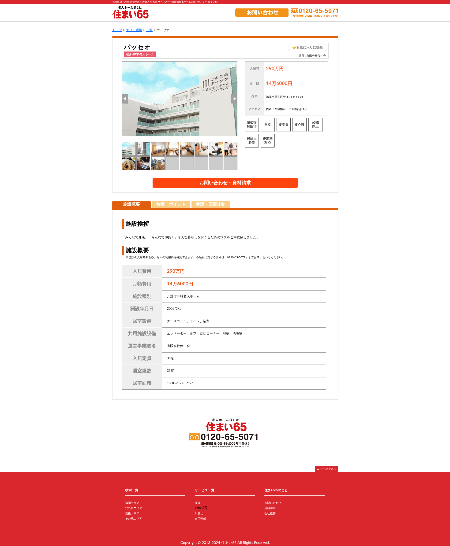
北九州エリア (133, 508)
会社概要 (270, 513)
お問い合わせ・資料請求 (225, 183)
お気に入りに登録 (309, 47)
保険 (197, 503)
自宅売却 (200, 518)
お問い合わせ (272, 503)
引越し (199, 513)
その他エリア (133, 518)
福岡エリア (132, 503)
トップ (117, 30)
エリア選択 (134, 30)
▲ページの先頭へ (326, 469)
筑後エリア (132, 513)
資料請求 (270, 508)
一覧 (149, 30)
